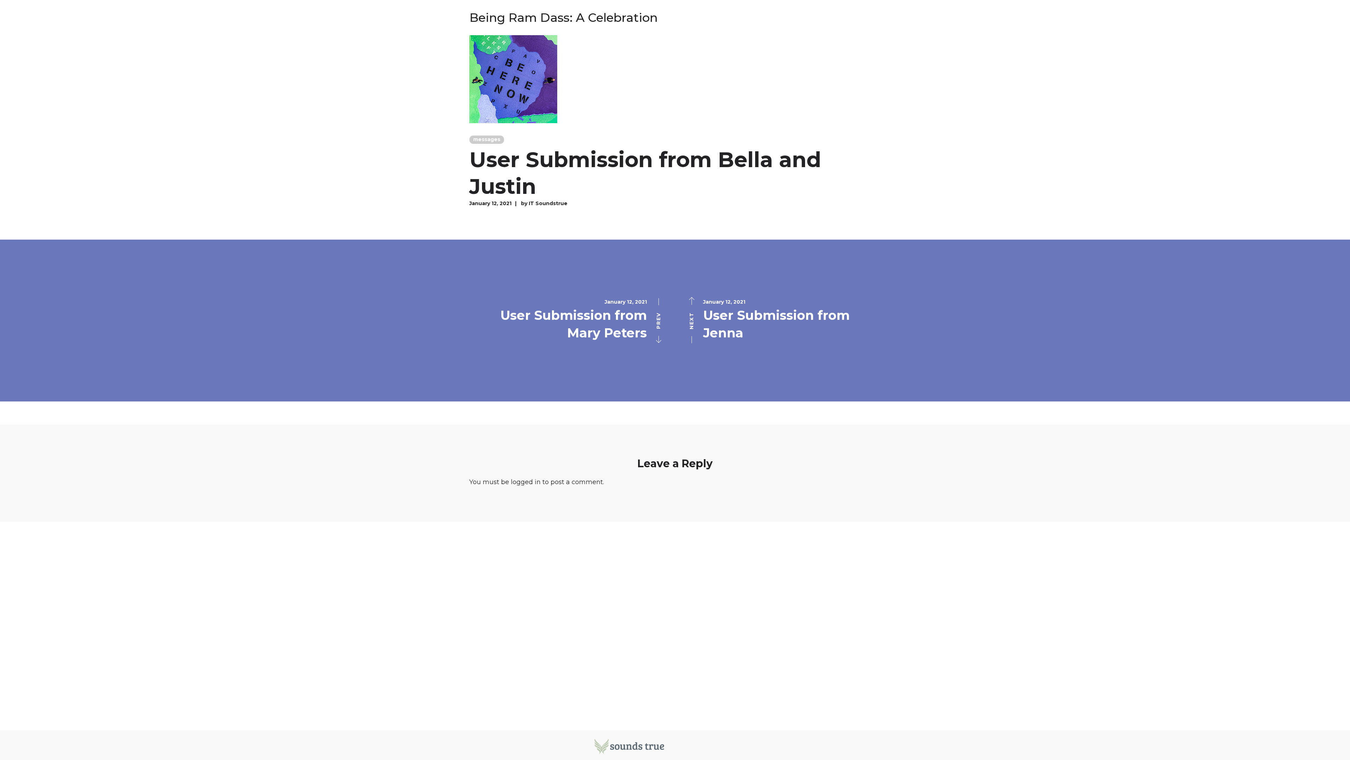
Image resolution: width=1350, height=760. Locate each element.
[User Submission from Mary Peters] (337, 320)
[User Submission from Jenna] (1012, 320)
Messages (486, 139)
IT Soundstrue (548, 203)
